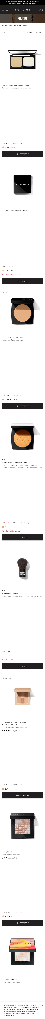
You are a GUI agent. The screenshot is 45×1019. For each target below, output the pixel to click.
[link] (41, 9)
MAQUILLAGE (12, 26)
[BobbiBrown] (22, 9)
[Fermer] (42, 1005)
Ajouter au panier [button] (22, 154)
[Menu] (3, 10)
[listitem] (22, 97)
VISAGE (19, 26)
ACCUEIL (4, 26)
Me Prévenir (22, 281)
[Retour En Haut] (41, 766)
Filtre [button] (4, 32)
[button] (3, 10)
